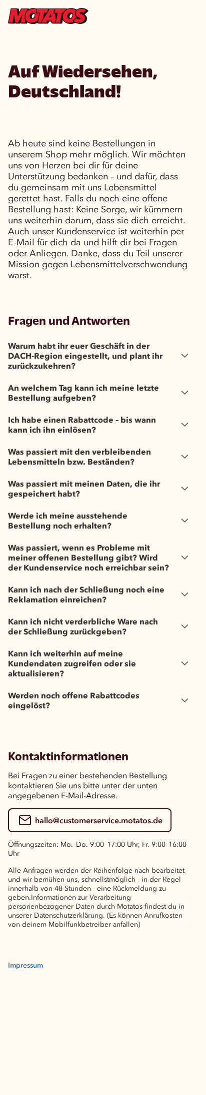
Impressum (25, 965)
